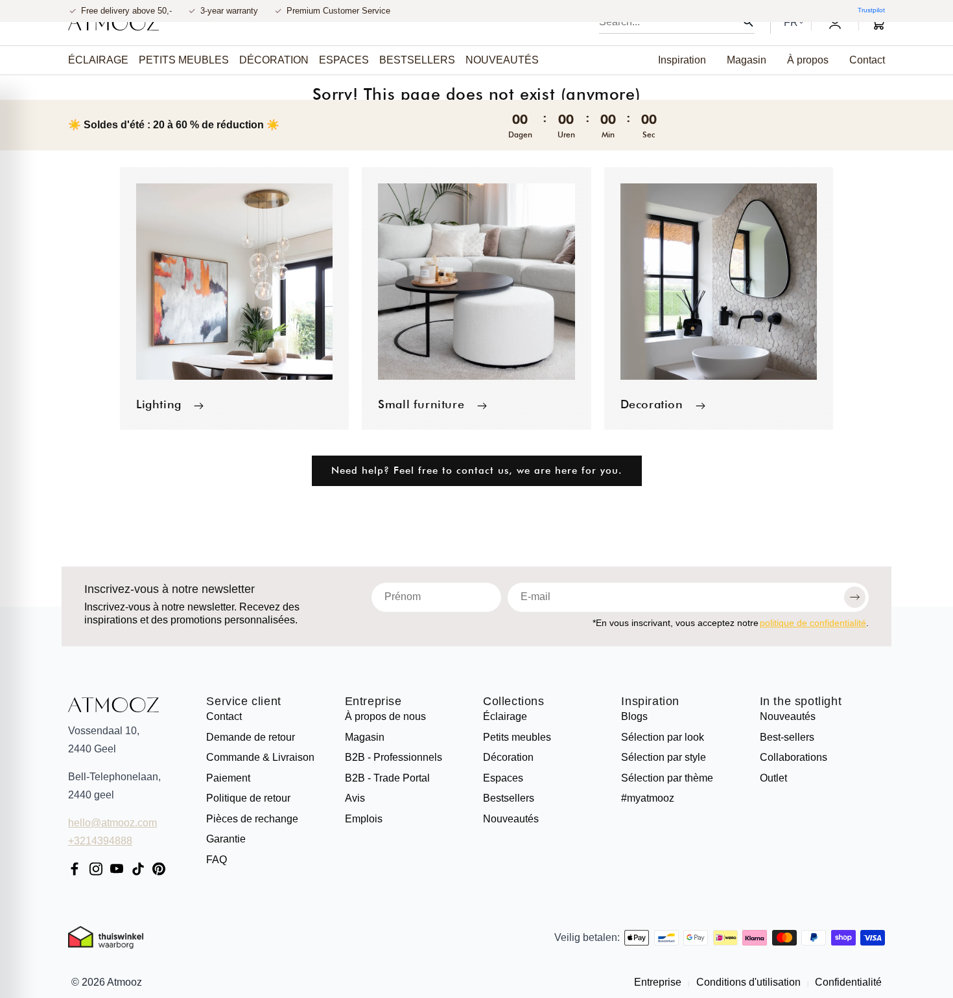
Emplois (363, 818)
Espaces (503, 777)
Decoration (651, 404)
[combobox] (677, 22)
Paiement (228, 777)
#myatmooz (647, 798)
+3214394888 (100, 840)
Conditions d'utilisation (748, 982)
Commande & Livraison (260, 757)
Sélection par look (662, 737)
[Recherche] (748, 22)
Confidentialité (847, 982)
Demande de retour (250, 737)
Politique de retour (248, 798)
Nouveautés (511, 818)
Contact (224, 716)
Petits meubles (517, 737)
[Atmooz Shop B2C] (113, 22)
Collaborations (793, 757)
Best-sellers (787, 737)
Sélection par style (663, 757)
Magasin (364, 737)
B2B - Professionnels (393, 757)
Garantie (226, 838)
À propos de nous (385, 716)
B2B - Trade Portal (387, 777)
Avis (355, 798)
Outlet (773, 777)
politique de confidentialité (813, 623)
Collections (514, 701)
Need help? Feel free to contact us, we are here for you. (476, 470)
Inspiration (650, 701)
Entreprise (373, 701)
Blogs (634, 716)
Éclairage (505, 716)
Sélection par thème (667, 777)
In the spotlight (801, 701)
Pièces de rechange (252, 818)
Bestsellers (508, 798)
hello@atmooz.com (112, 822)
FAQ (216, 859)
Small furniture (421, 404)
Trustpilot (871, 10)
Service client (243, 701)
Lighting (159, 404)
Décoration (508, 757)
